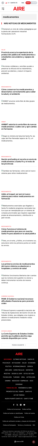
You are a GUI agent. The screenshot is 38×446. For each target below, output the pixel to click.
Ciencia (30, 366)
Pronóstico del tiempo (15, 391)
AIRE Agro (8, 370)
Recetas (7, 373)
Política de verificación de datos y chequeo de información (19, 421)
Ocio (31, 381)
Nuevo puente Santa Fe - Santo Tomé (19, 398)
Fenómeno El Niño (25, 388)
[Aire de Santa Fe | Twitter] (17, 405)
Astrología (30, 377)
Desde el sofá (17, 373)
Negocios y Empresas (20, 381)
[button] (6, 8)
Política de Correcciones (14, 409)
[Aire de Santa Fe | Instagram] (21, 405)
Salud (24, 363)
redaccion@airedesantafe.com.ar (27, 436)
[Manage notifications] (33, 441)
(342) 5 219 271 (23, 435)
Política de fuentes (29, 413)
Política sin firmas (19, 417)
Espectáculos (19, 370)
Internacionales (19, 366)
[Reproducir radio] (3, 3)
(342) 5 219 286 (12, 436)
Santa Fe (31, 359)
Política (8, 366)
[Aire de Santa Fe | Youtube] (24, 405)
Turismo (16, 377)
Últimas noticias (19, 359)
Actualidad (16, 363)
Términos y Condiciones (24, 425)
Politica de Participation (9, 425)
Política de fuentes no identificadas (13, 413)
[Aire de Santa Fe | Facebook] (14, 405)
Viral (23, 377)
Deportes (29, 370)
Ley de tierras (19, 395)
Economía (31, 363)
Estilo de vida (29, 373)
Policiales (6, 363)
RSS (34, 425)
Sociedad (19, 384)
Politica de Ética (26, 409)
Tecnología (7, 377)
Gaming (8, 381)
